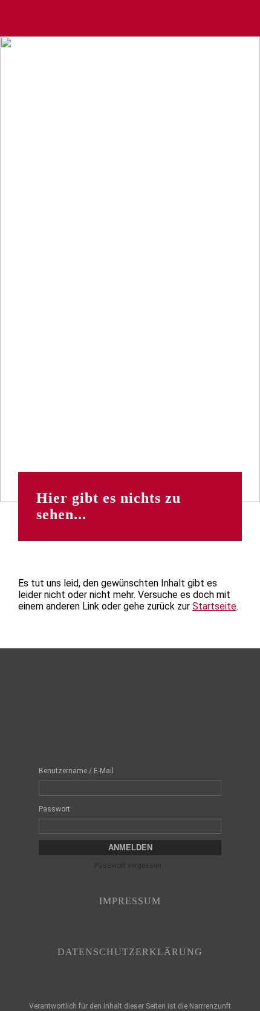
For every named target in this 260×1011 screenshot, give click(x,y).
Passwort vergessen (127, 865)
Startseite (214, 606)
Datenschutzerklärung (130, 952)
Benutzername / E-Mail (76, 771)
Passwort (54, 809)
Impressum (130, 901)
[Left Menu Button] (15, 18)
